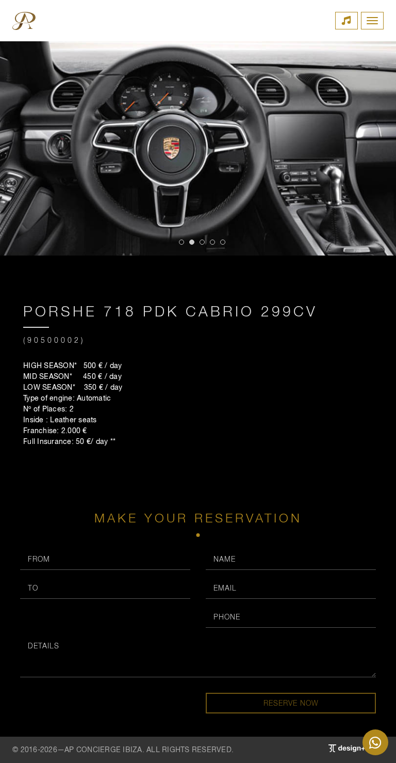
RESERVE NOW (291, 702)
